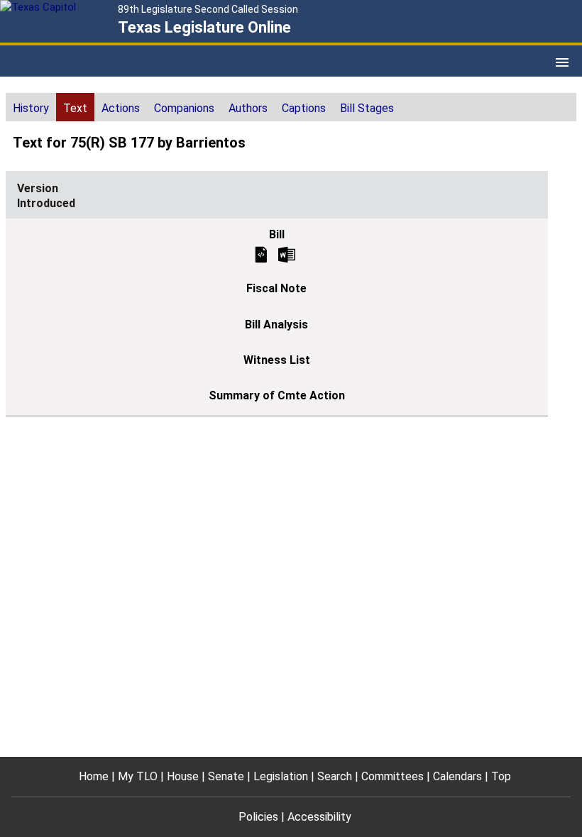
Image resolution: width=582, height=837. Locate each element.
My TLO (138, 776)
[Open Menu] (562, 62)
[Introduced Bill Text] (261, 253)
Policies (258, 817)
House (183, 776)
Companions (184, 108)
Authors (248, 108)
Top (501, 776)
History (31, 108)
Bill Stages (367, 108)
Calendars (457, 776)
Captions (304, 108)
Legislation (280, 776)
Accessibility (319, 817)
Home (94, 776)
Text (75, 108)
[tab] (31, 107)
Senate (226, 776)
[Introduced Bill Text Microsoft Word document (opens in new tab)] (286, 253)
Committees (392, 776)
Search (334, 776)
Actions (120, 108)
